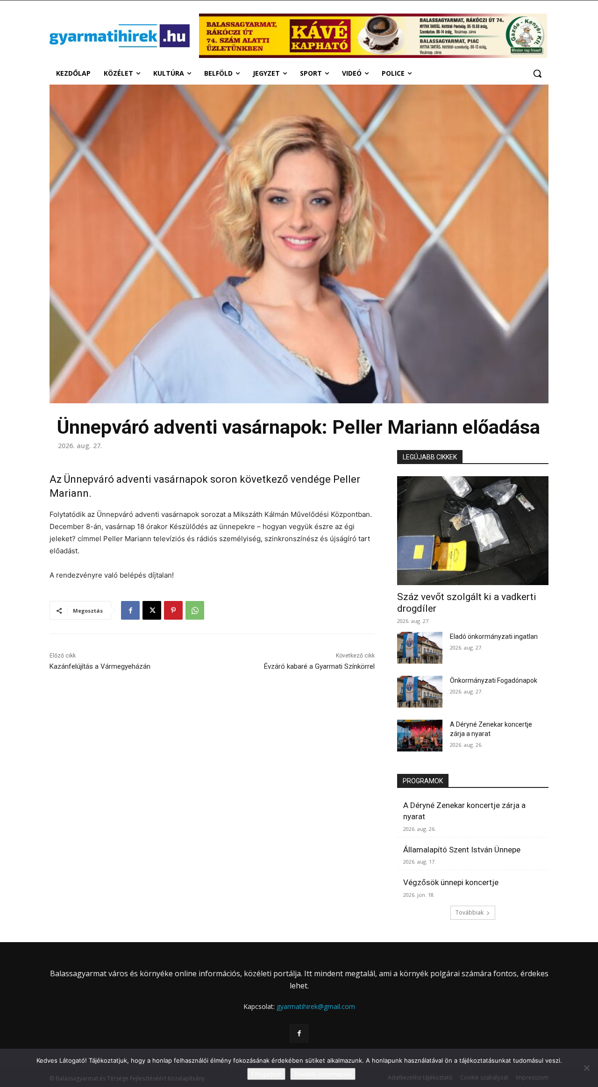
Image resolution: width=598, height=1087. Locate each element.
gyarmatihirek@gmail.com (316, 1006)
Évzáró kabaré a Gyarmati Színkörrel (319, 666)
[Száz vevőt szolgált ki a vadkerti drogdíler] (472, 530)
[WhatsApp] (194, 610)
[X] (151, 610)
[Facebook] (130, 610)
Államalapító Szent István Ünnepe (461, 849)
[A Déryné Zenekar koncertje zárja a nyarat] (419, 735)
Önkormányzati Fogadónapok (493, 680)
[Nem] (586, 1068)
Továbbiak (470, 912)
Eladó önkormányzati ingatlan (494, 636)
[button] (537, 73)
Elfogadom (266, 1074)
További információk (323, 1074)
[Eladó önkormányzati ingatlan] (419, 648)
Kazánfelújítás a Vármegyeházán (100, 666)
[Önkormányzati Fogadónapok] (419, 692)
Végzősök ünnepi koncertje (450, 882)
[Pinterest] (173, 610)
